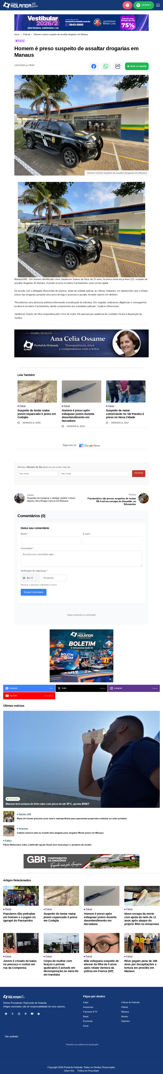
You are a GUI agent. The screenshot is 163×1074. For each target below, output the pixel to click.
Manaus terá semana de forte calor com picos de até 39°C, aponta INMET (47, 804)
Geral (85, 1026)
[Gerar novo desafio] (35, 578)
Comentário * (27, 548)
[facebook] (6, 1014)
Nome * (24, 534)
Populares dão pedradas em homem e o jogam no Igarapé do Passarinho (19, 917)
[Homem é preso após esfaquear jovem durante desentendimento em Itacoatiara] (81, 391)
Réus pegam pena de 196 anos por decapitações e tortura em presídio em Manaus (140, 966)
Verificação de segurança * (34, 570)
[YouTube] (32, 1014)
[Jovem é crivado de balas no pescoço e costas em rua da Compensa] (21, 943)
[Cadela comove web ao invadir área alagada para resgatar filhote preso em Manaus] (8, 830)
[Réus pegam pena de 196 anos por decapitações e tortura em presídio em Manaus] (142, 943)
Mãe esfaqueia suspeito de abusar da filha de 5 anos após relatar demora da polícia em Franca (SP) (101, 966)
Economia (88, 1021)
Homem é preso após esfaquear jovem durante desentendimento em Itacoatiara (78, 415)
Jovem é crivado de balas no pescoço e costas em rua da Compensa (19, 964)
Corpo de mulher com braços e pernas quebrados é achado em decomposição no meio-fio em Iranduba (61, 967)
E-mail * (87, 534)
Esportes (125, 1021)
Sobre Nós (69, 1070)
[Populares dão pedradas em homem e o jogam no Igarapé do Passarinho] (21, 896)
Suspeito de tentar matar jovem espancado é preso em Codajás (37, 414)
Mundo (124, 1016)
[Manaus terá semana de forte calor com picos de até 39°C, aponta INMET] (81, 759)
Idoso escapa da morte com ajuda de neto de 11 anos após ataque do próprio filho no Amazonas (141, 919)
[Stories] (127, 5)
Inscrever (139, 473)
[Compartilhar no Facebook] (94, 66)
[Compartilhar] (118, 66)
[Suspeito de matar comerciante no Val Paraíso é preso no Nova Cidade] (125, 391)
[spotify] (38, 1014)
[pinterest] (25, 1014)
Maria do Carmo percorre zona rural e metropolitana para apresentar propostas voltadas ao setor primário (72, 818)
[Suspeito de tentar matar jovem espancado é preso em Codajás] (37, 391)
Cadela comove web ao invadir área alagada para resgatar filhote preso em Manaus (60, 832)
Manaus (125, 1011)
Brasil (85, 1016)
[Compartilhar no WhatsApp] (106, 66)
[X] (12, 1014)
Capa (85, 1002)
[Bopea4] (20, 5)
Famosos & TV (90, 1011)
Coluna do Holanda (130, 1002)
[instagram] (19, 1014)
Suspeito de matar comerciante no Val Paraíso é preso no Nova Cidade (125, 414)
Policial (26, 34)
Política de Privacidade (88, 1070)
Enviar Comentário (33, 592)
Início (16, 34)
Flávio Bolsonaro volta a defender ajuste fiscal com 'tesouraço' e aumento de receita (47, 844)
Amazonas (88, 1007)
